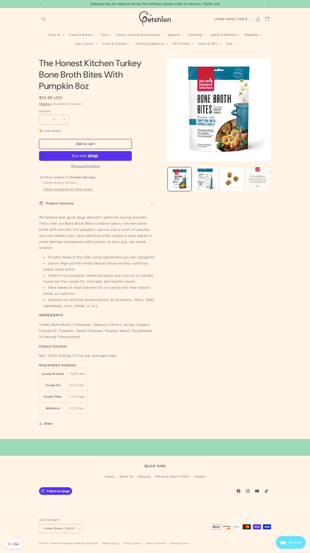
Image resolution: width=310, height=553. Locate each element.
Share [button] (48, 423)
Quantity (45, 111)
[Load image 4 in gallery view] (258, 179)
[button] (43, 19)
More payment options (85, 166)
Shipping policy (180, 543)
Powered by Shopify (85, 543)
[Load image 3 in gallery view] (232, 179)
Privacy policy (132, 543)
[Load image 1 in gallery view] (179, 179)
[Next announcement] (269, 4)
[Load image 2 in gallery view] (205, 179)
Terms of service (155, 543)
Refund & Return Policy (172, 476)
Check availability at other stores (68, 189)
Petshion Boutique (61, 543)
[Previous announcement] (40, 4)
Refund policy (111, 543)
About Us (126, 476)
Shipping (45, 103)
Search (110, 476)
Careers (199, 476)
